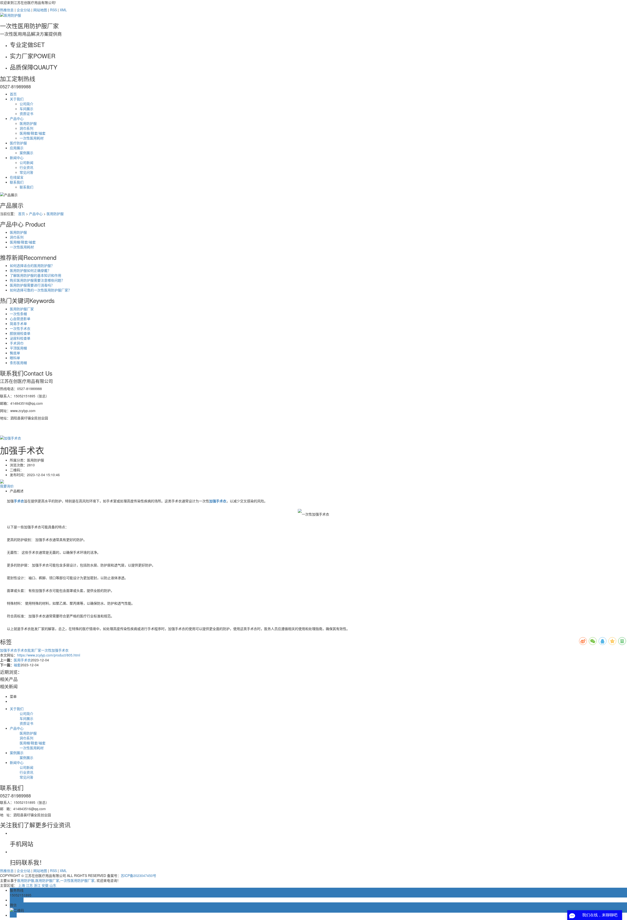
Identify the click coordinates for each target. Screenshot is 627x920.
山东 (52, 885)
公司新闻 (26, 162)
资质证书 (26, 113)
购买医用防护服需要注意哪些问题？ (37, 280)
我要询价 (7, 485)
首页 (13, 94)
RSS (53, 9)
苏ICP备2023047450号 (138, 875)
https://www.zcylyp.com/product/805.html (48, 655)
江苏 (29, 885)
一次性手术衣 (20, 328)
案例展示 (26, 152)
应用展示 (17, 147)
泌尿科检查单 (20, 338)
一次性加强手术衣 (55, 650)
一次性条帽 (18, 313)
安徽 (45, 885)
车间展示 (26, 108)
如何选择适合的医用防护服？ (32, 265)
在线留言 (17, 177)
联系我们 (17, 182)
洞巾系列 (26, 128)
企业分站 (23, 9)
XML (63, 9)
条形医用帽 (18, 362)
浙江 (37, 885)
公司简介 (26, 103)
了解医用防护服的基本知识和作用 (35, 275)
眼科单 (15, 357)
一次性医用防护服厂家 (77, 880)
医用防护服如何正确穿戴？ (30, 270)
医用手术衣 (22, 659)
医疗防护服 (18, 142)
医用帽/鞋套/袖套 (33, 133)
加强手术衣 (8, 650)
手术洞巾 (17, 343)
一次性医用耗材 (32, 138)
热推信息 (7, 9)
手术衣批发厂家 (29, 650)
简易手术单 (18, 323)
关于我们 (17, 98)
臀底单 (15, 352)
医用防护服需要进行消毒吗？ (32, 285)
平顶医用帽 (18, 347)
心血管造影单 (20, 318)
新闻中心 (17, 157)
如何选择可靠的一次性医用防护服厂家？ (41, 290)
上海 (21, 885)
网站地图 (40, 9)
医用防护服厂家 (22, 308)
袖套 (17, 664)
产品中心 (17, 118)
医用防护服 (28, 123)
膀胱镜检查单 (20, 333)
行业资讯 (26, 167)
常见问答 (26, 172)
